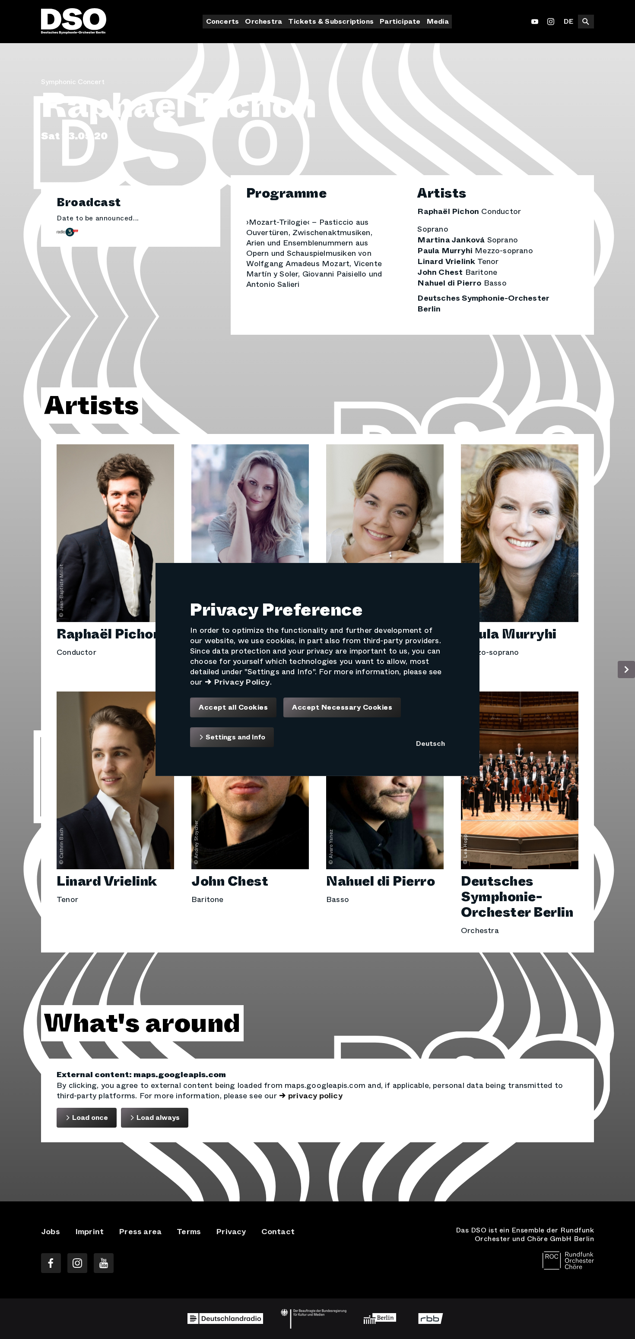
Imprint (89, 1231)
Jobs (50, 1231)
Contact (278, 1231)
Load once (89, 1117)
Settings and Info (234, 737)
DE (568, 21)
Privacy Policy (242, 682)
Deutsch (430, 743)
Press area (140, 1231)
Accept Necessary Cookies (342, 707)
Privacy (231, 1231)
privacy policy (315, 1096)
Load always (157, 1117)
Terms (189, 1231)
